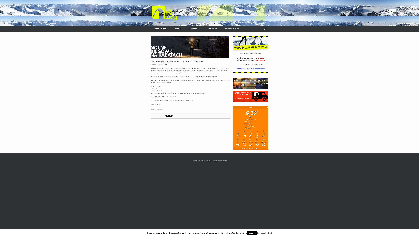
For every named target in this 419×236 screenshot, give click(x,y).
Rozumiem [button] (252, 233)
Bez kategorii (159, 109)
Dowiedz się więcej (264, 233)
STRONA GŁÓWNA (160, 29)
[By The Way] (209, 13)
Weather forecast (250, 148)
